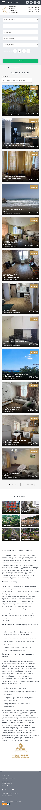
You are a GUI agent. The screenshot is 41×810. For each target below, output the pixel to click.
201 (28, 485)
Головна (4, 67)
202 (31, 485)
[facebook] (27, 2)
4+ (28, 51)
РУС (12, 2)
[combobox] (20, 26)
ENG (16, 2)
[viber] (35, 2)
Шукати (21, 60)
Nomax (10, 795)
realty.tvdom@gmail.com (8, 778)
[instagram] (31, 2)
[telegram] (38, 2)
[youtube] (16, 790)
